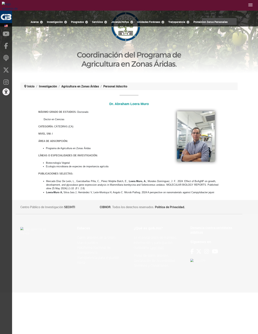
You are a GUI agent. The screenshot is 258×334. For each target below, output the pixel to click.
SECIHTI (69, 207)
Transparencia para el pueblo (98, 257)
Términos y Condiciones (151, 265)
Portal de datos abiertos (151, 255)
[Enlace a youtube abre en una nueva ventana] (215, 251)
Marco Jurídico (87, 242)
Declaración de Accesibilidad (154, 260)
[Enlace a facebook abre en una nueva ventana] (192, 251)
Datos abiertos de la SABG (96, 237)
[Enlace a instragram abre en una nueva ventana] (206, 251)
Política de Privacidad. (170, 207)
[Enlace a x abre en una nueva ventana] (200, 251)
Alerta (81, 262)
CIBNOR (105, 207)
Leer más (157, 247)
